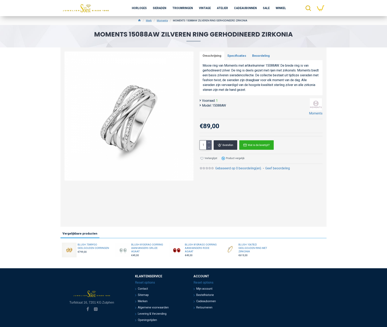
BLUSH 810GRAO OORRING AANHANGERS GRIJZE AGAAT (147, 248)
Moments (162, 20)
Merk (149, 20)
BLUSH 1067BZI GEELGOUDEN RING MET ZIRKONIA (252, 248)
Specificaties (236, 56)
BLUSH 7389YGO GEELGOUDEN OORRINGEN (93, 246)
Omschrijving (212, 56)
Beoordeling (261, 56)
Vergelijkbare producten (79, 233)
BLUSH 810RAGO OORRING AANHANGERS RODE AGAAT (201, 248)
